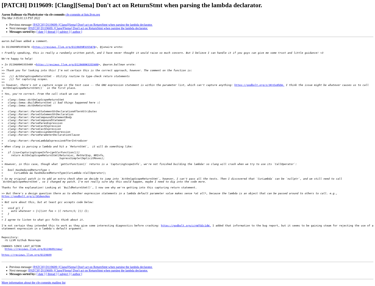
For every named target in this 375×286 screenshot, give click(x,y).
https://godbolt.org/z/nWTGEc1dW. (186, 225)
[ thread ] (51, 31)
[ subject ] (64, 31)
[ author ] (76, 31)
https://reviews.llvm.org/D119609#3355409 (67, 64)
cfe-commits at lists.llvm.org (82, 14)
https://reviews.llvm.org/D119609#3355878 (64, 46)
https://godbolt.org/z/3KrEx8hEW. (259, 85)
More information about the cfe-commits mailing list (33, 282)
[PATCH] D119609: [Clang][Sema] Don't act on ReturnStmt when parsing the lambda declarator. (93, 24)
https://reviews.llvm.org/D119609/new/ (33, 249)
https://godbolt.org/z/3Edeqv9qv (26, 196)
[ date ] (41, 31)
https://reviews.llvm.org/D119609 (27, 254)
